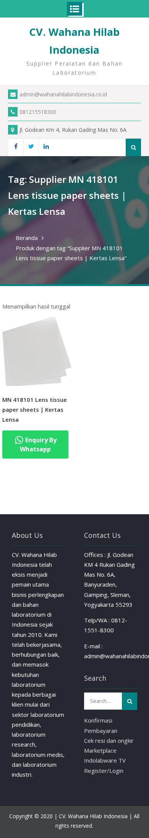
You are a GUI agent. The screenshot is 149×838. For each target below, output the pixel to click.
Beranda (27, 237)
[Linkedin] (46, 147)
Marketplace (100, 750)
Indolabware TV (105, 760)
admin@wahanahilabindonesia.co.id (63, 94)
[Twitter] (31, 147)
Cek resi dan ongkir (109, 740)
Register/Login (103, 770)
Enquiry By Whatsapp (38, 444)
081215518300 (37, 111)
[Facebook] (15, 147)
